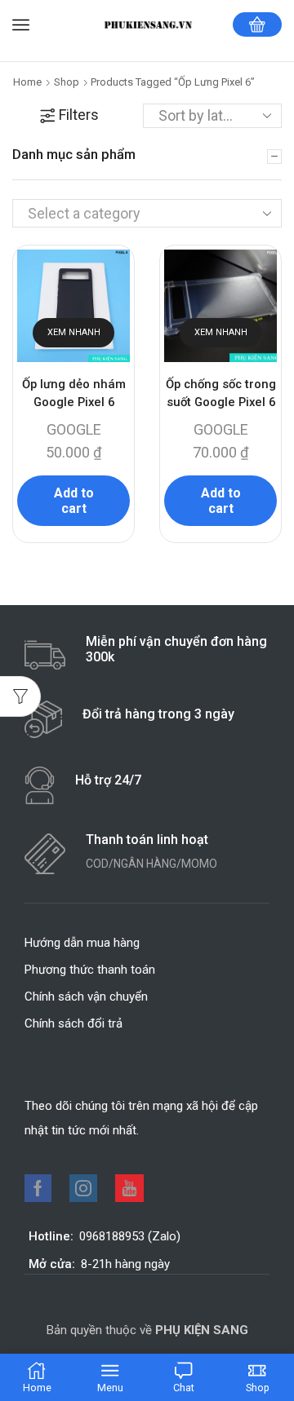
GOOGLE (74, 429)
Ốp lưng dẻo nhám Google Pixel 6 (74, 393)
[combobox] (147, 213)
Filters (79, 114)
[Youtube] (129, 1188)
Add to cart (74, 500)
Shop (66, 82)
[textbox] (133, 214)
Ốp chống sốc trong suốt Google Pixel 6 (221, 393)
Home (27, 82)
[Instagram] (83, 1188)
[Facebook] (37, 1188)
